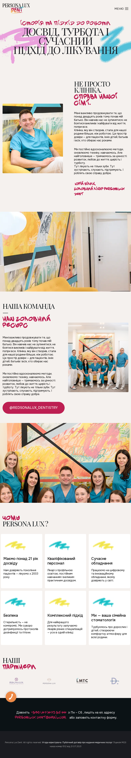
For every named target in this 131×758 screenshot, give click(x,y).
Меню (119, 9)
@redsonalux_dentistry (34, 408)
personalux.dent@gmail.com (40, 717)
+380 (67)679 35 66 (48, 712)
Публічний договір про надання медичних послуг (87, 742)
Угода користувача (51, 742)
